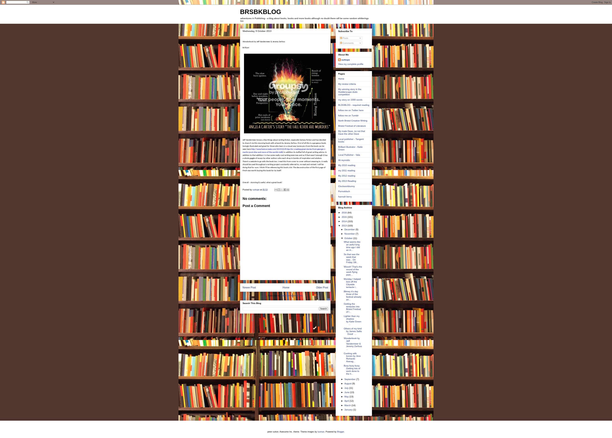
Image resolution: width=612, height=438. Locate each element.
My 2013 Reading (347, 181)
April (347, 401)
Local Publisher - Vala (349, 155)
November (350, 233)
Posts (345, 38)
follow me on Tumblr (348, 115)
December (350, 229)
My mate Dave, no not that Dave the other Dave (351, 132)
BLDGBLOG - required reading (353, 105)
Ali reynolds (344, 160)
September (350, 379)
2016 (344, 212)
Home (286, 287)
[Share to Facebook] (285, 189)
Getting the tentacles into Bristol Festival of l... (352, 308)
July (346, 388)
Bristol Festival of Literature (352, 126)
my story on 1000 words (350, 99)
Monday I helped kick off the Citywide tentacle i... (352, 283)
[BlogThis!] (278, 189)
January (348, 409)
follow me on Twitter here (351, 110)
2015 (344, 217)
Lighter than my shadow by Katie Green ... (352, 320)
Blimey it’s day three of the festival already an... (352, 295)
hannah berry (345, 196)
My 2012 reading (346, 175)
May (346, 396)
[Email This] (275, 189)
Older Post (322, 287)
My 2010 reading (346, 165)
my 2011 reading (346, 170)
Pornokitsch (344, 191)
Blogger (340, 432)
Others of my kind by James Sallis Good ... (353, 331)
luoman (321, 432)
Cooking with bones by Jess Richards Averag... (352, 357)
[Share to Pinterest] (288, 189)
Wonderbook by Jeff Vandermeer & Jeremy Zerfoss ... (353, 343)
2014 (344, 221)
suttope (345, 59)
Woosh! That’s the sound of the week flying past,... (353, 270)
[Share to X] (282, 189)
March (347, 405)
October (348, 238)
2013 (344, 225)
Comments (348, 43)
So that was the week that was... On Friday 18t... (351, 258)
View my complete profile (350, 64)
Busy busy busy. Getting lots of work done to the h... (352, 369)
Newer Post (249, 287)
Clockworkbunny (346, 186)
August (348, 383)
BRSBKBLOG (260, 11)
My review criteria (347, 84)
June (347, 392)
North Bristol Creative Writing (352, 120)
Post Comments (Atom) (292, 295)
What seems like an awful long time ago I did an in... (352, 246)
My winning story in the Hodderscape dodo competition (349, 92)
